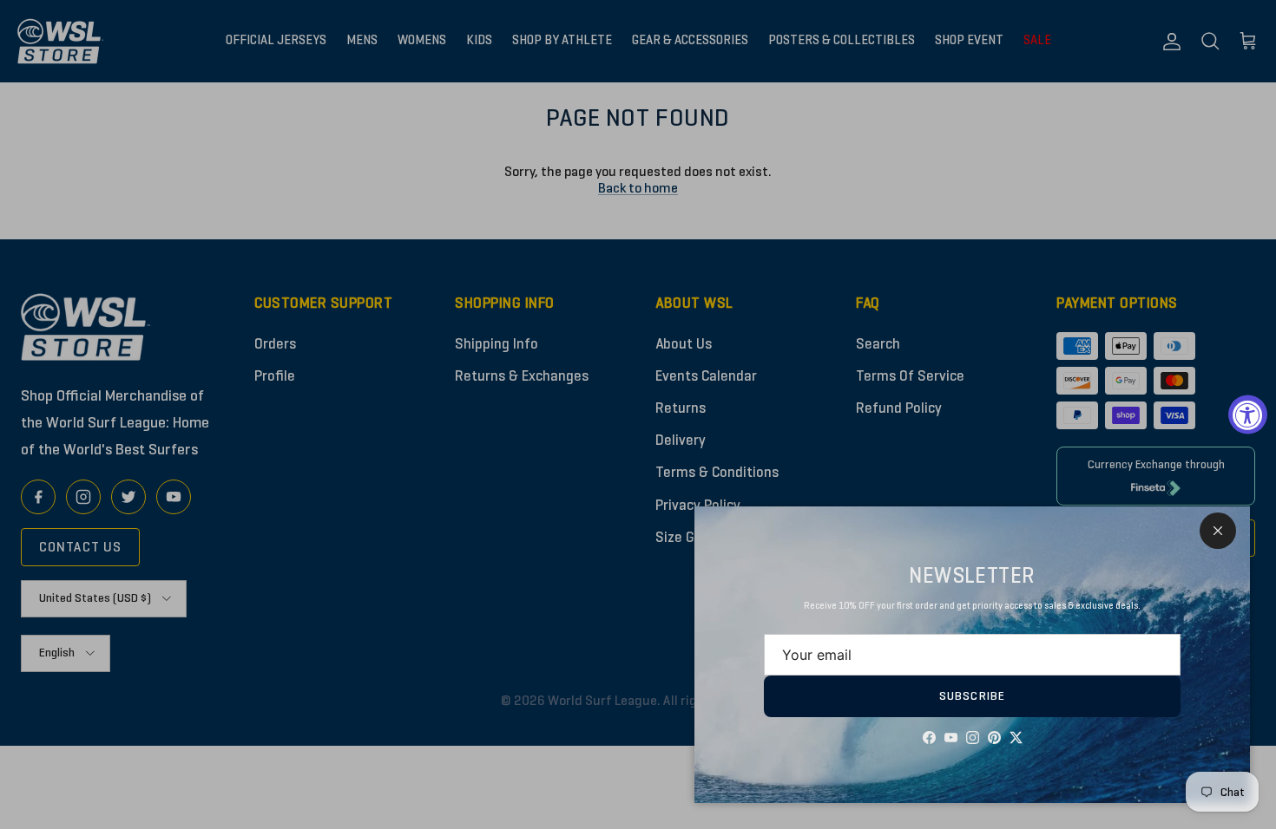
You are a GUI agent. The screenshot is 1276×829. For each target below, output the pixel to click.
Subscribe (972, 696)
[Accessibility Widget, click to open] (1247, 414)
